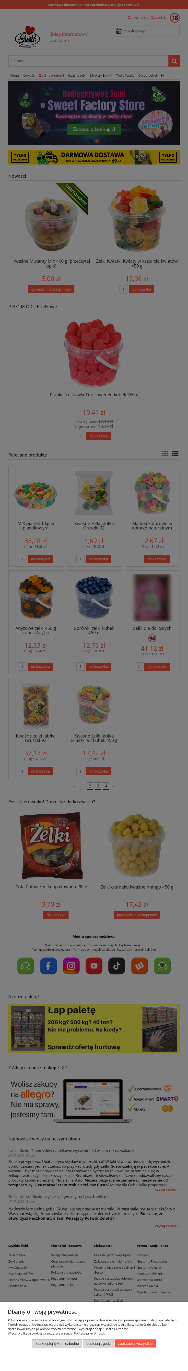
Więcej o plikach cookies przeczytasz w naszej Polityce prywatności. (56, 1333)
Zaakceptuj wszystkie (135, 1343)
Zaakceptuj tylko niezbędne (57, 1343)
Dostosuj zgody (98, 1343)
